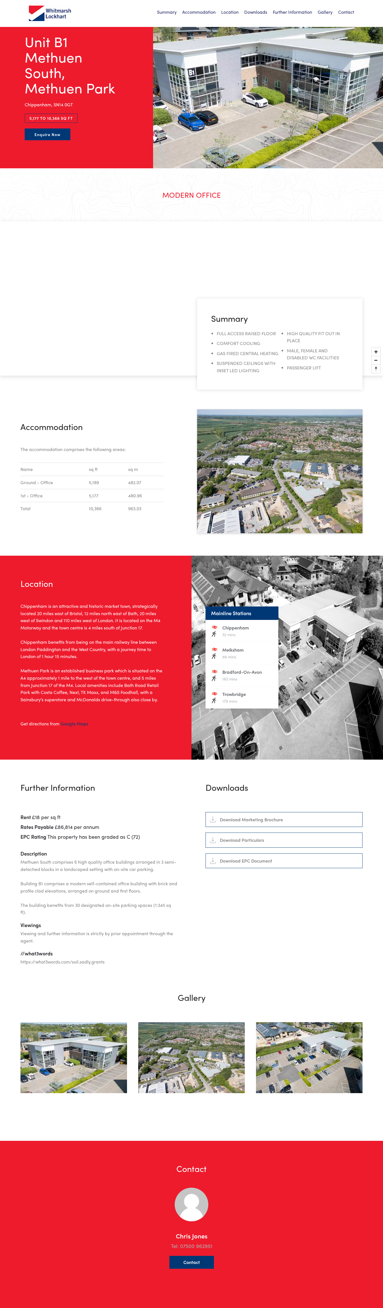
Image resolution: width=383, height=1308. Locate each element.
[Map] (191, 298)
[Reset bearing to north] (376, 368)
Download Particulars (242, 840)
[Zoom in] (376, 352)
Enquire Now (47, 134)
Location (230, 12)
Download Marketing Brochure (251, 819)
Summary (167, 12)
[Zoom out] (376, 360)
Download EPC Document (246, 861)
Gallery (325, 12)
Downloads (255, 12)
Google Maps (74, 723)
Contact (346, 12)
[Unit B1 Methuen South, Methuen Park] (50, 13)
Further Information (292, 12)
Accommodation (199, 12)
